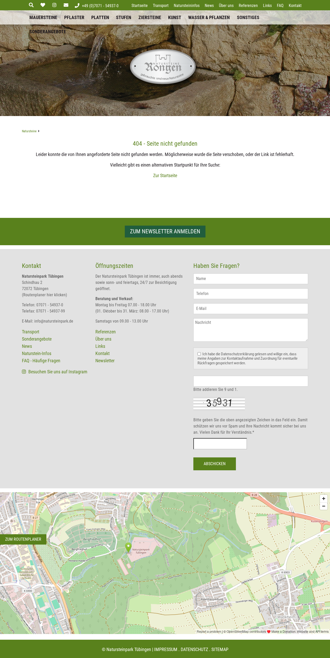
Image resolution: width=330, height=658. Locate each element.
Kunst (174, 17)
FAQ (280, 5)
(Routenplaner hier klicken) (44, 294)
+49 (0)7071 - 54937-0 (100, 5)
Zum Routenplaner (23, 539)
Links (267, 5)
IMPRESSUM (165, 649)
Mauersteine (43, 17)
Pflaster (74, 17)
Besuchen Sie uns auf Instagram (57, 371)
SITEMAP (219, 649)
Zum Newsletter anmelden (165, 231)
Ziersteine (149, 17)
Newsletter (104, 360)
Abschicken (215, 463)
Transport (161, 5)
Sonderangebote (47, 31)
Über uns (226, 5)
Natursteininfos (187, 5)
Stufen (123, 17)
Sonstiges (248, 17)
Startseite (139, 5)
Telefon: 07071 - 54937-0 (42, 304)
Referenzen (248, 5)
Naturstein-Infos (36, 353)
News (209, 5)
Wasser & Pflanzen (209, 17)
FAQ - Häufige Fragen (41, 360)
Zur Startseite (165, 175)
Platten (100, 17)
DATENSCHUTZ (194, 649)
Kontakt (295, 5)
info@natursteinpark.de (53, 321)
